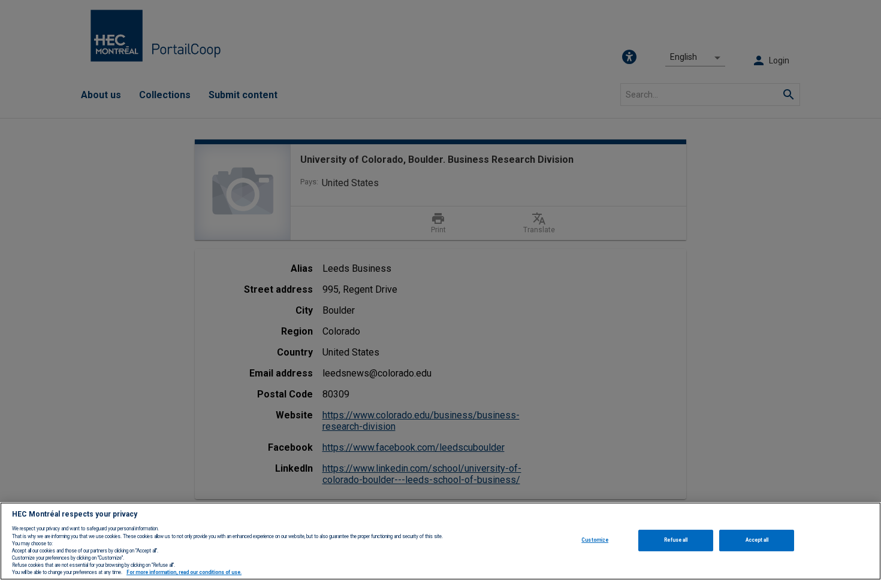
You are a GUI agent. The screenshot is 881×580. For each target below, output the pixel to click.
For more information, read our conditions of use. (184, 573)
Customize (594, 540)
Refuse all (675, 540)
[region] (440, 541)
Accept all (757, 540)
